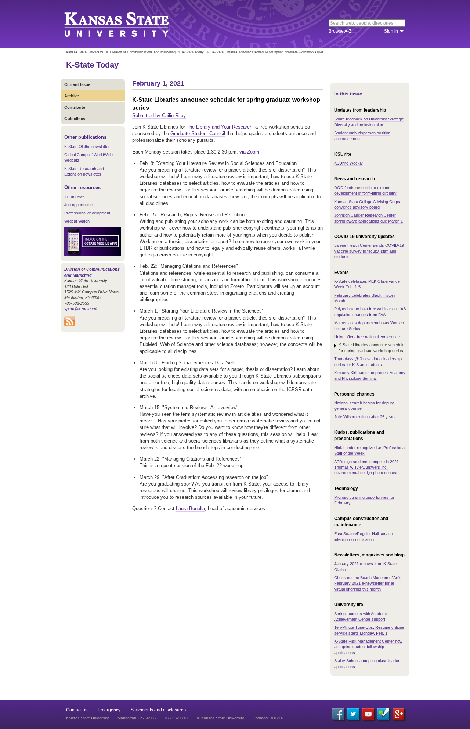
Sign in (391, 31)
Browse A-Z (340, 31)
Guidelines (74, 118)
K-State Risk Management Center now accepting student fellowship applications (368, 647)
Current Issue (77, 84)
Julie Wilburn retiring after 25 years (365, 417)
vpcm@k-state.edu (81, 309)
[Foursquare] (383, 714)
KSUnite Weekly (348, 163)
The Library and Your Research (219, 127)
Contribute (74, 107)
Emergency (109, 709)
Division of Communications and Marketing (143, 52)
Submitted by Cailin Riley (159, 115)
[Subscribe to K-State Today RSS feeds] (69, 325)
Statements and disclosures (158, 709)
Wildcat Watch (77, 221)
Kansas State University (126, 24)
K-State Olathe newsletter (87, 146)
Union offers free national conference (367, 337)
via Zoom (249, 152)
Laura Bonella (190, 508)
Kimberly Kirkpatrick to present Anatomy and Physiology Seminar (369, 375)
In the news (74, 196)
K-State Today (193, 52)
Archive (71, 96)
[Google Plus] (398, 714)
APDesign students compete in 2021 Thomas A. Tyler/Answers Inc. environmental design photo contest (366, 467)
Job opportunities (79, 204)
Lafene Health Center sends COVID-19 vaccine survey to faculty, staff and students (369, 251)
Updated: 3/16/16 (268, 718)
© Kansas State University (220, 718)
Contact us (76, 709)
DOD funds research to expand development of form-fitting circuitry (365, 190)
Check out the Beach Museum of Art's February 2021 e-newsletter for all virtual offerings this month (367, 583)
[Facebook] (338, 714)
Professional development (87, 213)
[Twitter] (353, 714)
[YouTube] (368, 714)
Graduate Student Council (197, 133)
